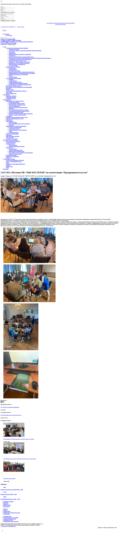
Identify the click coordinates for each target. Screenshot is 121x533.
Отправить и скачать (5, 20)
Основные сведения (14, 49)
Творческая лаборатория (12, 156)
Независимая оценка (11, 155)
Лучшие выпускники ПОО (16, 150)
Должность (3, 15)
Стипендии (9, 116)
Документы (12, 51)
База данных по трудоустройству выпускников (21, 152)
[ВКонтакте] (1, 402)
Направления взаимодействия (16, 151)
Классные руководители (15, 127)
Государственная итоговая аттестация (18, 109)
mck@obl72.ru (12, 26)
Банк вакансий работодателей (16, 146)
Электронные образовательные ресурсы (19, 111)
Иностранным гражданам (12, 136)
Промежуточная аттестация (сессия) (18, 107)
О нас (4, 46)
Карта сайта (6, 506)
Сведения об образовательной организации (17, 48)
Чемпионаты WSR (8, 520)
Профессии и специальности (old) (11, 512)
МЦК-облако (9, 166)
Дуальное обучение (11, 142)
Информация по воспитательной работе (16, 126)
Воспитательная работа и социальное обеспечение (21, 72)
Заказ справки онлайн (60, 24)
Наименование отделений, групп (17, 104)
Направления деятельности (13, 67)
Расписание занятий (14, 102)
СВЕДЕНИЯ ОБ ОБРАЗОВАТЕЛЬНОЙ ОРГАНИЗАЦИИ (60, 23)
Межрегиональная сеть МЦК (10, 517)
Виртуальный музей (11, 93)
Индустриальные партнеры (13, 141)
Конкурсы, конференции (12, 133)
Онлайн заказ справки (11, 138)
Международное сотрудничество (17, 64)
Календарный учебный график (17, 103)
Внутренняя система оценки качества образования (19, 87)
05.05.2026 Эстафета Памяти (9, 478)
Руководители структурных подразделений (20, 84)
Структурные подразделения (13, 78)
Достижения (6, 514)
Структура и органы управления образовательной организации (25, 50)
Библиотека (9, 120)
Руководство (12, 55)
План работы (12, 68)
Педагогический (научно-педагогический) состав (21, 56)
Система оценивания (14, 106)
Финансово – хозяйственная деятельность (19, 62)
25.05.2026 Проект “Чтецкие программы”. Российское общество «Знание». (18, 439)
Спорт (10, 131)
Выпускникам (9, 121)
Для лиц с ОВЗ (10, 137)
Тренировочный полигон (15, 82)
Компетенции (6, 511)
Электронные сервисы (9, 159)
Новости (5, 509)
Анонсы (5, 510)
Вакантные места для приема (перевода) (19, 63)
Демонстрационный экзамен (16, 112)
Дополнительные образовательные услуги (17, 117)
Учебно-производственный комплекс (18, 83)
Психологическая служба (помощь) (18, 130)
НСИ (7, 167)
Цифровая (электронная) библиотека (15, 164)
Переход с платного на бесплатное (17, 114)
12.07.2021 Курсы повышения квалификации (10, 407)
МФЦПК (11, 79)
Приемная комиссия (11, 96)
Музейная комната (13, 132)
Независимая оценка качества (13, 85)
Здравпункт (9, 135)
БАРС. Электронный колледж (14, 161)
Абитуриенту (6, 94)
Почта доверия (20, 26)
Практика (11, 108)
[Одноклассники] (3, 402)
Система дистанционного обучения (15, 160)
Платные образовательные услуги (17, 60)
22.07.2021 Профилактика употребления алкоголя (11, 415)
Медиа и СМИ (9, 89)
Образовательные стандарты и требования (20, 54)
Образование (12, 53)
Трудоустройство (10, 143)
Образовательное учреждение (8, 12)
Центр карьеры (13, 122)
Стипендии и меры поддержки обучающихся (20, 59)
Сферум (8, 165)
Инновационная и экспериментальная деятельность (22, 73)
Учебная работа (13, 69)
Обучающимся (7, 99)
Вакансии (8, 88)
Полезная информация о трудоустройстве (19, 123)
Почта (7, 162)
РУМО (10, 75)
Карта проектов (13, 77)
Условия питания (13, 65)
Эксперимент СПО (11, 98)
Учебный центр (13, 80)
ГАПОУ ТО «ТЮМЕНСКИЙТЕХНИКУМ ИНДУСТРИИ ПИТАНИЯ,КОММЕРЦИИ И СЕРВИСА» (11, 40)
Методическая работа (14, 70)
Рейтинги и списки (11, 97)
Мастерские (9, 92)
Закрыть (13, 20)
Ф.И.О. (2, 6)
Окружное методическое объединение (18, 74)
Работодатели (9, 147)
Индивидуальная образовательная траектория (21, 113)
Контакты (6, 169)
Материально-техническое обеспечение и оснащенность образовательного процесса (30, 58)
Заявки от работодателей (15, 154)
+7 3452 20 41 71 (4, 26)
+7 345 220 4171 (4, 526)
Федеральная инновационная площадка (16, 91)
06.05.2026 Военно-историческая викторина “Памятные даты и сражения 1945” (19, 458)
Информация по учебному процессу (15, 101)
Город (2, 9)
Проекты (8, 157)
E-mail (2, 17)
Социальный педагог (14, 128)
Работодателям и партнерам (10, 140)
